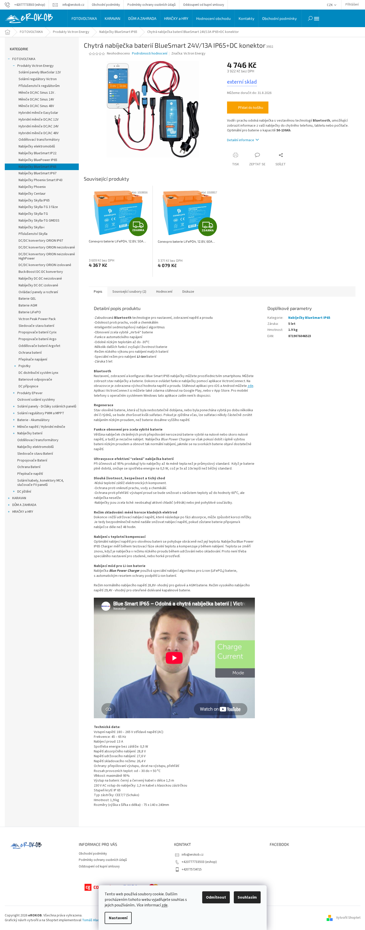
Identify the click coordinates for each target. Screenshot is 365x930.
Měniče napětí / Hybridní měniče (41, 426)
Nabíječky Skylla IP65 (34, 200)
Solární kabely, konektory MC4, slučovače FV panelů (40, 482)
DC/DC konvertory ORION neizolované (47, 247)
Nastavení (118, 918)
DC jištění (24, 491)
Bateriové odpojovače (35, 379)
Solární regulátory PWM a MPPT (40, 413)
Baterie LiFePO (30, 312)
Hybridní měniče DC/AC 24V (38, 126)
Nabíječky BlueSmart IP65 (37, 166)
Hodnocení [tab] (164, 291)
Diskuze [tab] (188, 291)
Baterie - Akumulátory (33, 420)
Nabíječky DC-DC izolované (38, 285)
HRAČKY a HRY (22, 511)
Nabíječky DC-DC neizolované (40, 278)
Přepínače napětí (30, 473)
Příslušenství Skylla (33, 233)
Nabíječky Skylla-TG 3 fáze (38, 207)
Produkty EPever (30, 393)
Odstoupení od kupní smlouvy (203, 5)
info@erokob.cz (192, 854)
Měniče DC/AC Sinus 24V (36, 99)
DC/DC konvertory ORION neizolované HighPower (47, 256)
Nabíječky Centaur (32, 193)
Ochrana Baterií (28, 467)
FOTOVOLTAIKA (23, 59)
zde (165, 905)
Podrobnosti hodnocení (149, 53)
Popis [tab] (98, 291)
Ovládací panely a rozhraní (38, 292)
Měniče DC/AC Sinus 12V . (37, 92)
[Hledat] (310, 18)
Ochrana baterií (30, 352)
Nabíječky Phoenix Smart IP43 (40, 180)
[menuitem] (84, 18)
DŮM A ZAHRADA (24, 504)
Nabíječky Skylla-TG (33, 213)
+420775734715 (191, 869)
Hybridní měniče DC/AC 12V (38, 119)
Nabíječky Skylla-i (31, 227)
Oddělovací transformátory (39, 139)
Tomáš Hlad (91, 920)
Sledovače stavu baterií (36, 325)
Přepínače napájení (33, 359)
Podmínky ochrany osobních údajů (151, 5)
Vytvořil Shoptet (348, 917)
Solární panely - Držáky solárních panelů (46, 406)
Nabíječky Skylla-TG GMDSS (39, 220)
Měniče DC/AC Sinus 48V (36, 106)
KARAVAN (19, 498)
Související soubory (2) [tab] (129, 291)
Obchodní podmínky (106, 5)
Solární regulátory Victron (38, 79)
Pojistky (25, 366)
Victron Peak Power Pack (37, 319)
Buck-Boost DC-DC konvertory (41, 271)
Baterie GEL (27, 298)
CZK (330, 5)
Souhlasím (247, 897)
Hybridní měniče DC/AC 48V (38, 133)
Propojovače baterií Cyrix (37, 332)
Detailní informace (240, 140)
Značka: (188, 53)
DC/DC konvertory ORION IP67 (41, 240)
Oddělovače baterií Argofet (39, 345)
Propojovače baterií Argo (37, 339)
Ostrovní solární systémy (36, 399)
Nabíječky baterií (29, 433)
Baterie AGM (28, 305)
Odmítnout (216, 897)
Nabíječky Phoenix (32, 186)
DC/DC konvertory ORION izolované (45, 265)
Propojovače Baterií (32, 460)
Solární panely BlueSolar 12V (40, 72)
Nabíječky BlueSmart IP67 (37, 173)
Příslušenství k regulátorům (39, 85)
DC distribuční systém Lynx (38, 372)
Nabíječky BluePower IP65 (38, 160)
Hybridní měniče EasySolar (38, 112)
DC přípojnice (28, 386)
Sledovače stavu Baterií (35, 453)
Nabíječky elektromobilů (37, 146)
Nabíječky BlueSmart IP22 (37, 153)
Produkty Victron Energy (35, 65)
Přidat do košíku (250, 107)
